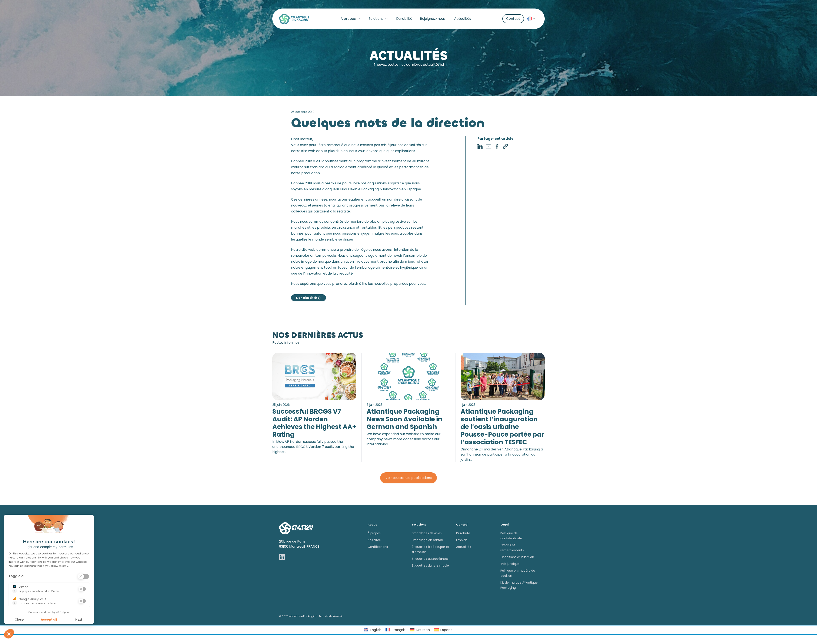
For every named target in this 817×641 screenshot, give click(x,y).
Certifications (378, 547)
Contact (513, 18)
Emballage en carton (427, 540)
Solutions (376, 18)
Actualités (462, 18)
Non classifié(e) (308, 298)
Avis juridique (510, 564)
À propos (348, 18)
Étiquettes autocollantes (430, 559)
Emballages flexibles (427, 533)
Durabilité (404, 18)
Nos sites (374, 540)
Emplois (461, 540)
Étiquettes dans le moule (430, 565)
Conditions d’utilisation (517, 557)
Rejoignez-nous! (433, 18)
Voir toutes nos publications (408, 477)
